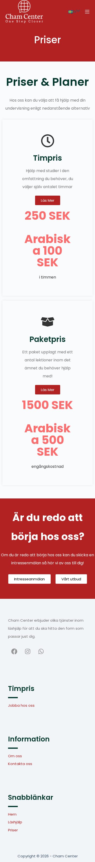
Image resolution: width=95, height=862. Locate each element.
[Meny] (87, 11)
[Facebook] (14, 651)
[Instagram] (27, 651)
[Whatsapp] (41, 651)
